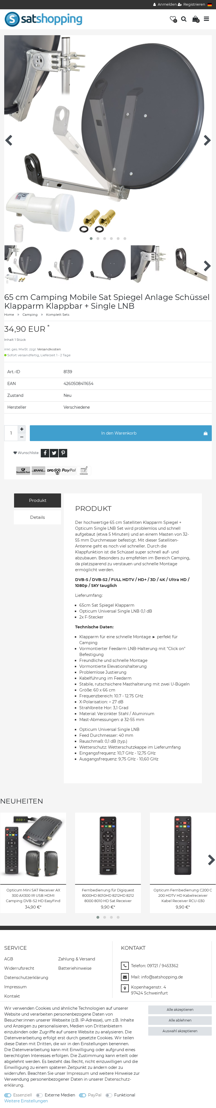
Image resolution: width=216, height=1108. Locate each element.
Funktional (124, 1095)
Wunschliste (28, 453)
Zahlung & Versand (76, 959)
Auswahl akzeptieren (180, 1031)
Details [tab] (37, 517)
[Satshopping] (43, 18)
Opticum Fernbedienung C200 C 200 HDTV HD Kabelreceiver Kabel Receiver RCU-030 (183, 895)
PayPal (95, 1095)
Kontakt (12, 996)
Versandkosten (49, 349)
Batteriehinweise (74, 968)
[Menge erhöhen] (22, 429)
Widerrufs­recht (19, 968)
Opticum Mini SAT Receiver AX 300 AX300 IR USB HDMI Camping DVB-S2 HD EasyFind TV (33, 895)
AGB (8, 959)
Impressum (15, 986)
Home (9, 315)
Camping (30, 315)
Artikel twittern (54, 453)
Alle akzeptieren (180, 1009)
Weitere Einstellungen (26, 1100)
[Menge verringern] (22, 437)
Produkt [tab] (37, 500)
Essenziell (22, 1095)
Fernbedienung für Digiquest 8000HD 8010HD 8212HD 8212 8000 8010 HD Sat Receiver (108, 895)
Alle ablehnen (180, 1020)
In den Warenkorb (118, 433)
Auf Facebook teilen (45, 453)
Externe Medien (60, 1095)
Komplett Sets (57, 315)
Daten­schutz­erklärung (26, 977)
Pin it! (63, 453)
